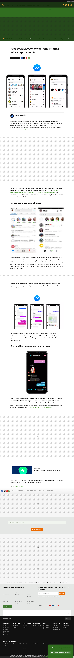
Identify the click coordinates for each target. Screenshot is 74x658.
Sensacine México (25, 644)
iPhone (28, 599)
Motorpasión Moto (46, 628)
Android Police (18, 486)
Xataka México (6, 643)
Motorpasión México (46, 644)
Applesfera (5, 629)
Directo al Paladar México (37, 644)
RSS (55, 605)
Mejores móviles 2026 (22, 582)
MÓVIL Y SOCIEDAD (20, 5)
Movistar (5, 592)
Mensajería (41, 490)
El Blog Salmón (66, 625)
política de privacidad (57, 596)
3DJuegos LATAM (17, 643)
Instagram (66, 5)
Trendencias (55, 625)
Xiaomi (28, 592)
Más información (48, 656)
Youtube (68, 5)
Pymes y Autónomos (65, 628)
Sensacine (25, 625)
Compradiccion (56, 629)
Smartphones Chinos (18, 602)
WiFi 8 (15, 38)
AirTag (61, 38)
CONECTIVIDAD (9, 5)
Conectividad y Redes (30, 602)
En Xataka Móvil (37, 468)
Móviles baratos (33, 38)
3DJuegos (15, 625)
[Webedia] (70, 1)
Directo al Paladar (37, 625)
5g (15, 599)
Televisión (67, 38)
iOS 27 (20, 38)
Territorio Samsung (29, 595)
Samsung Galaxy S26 (34, 582)
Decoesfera (55, 627)
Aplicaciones (20, 490)
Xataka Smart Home (6, 632)
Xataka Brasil (6, 645)
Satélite (25, 38)
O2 (39, 38)
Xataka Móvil (6, 627)
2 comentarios (16, 58)
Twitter (71, 5)
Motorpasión (46, 625)
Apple (16, 592)
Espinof (24, 627)
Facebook (22, 58)
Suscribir (61, 593)
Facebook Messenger (20, 130)
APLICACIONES (31, 5)
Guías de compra (19, 594)
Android (5, 599)
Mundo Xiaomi (6, 634)
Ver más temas (7, 606)
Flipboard (63, 5)
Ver (37, 529)
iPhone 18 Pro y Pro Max (46, 582)
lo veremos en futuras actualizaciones (41, 407)
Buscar (68, 613)
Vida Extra (15, 627)
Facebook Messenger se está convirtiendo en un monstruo (47, 471)
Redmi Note (55, 38)
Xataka (5, 625)
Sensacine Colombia (25, 647)
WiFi (43, 38)
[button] (20, 115)
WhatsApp (48, 38)
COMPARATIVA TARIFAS (42, 5)
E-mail (29, 58)
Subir (66, 618)
